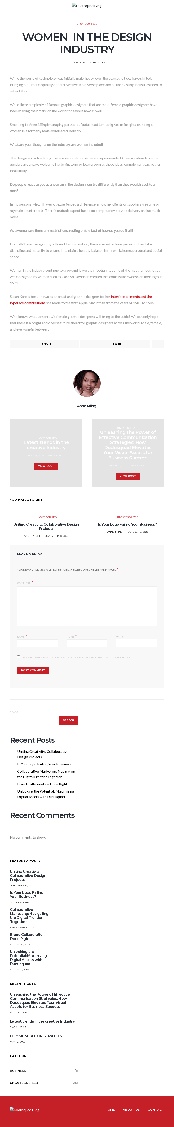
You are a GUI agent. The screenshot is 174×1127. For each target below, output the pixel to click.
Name (22, 636)
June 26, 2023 (76, 62)
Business (18, 1070)
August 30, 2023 (20, 944)
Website (121, 636)
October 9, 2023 (138, 531)
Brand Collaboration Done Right (42, 784)
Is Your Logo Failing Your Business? (127, 524)
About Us (131, 1109)
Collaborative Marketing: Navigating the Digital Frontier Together (46, 774)
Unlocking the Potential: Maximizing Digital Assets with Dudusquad (45, 794)
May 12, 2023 (17, 1041)
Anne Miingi (97, 62)
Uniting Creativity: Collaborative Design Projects (46, 526)
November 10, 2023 (56, 536)
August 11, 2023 (19, 969)
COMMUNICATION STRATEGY (36, 1036)
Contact (156, 1109)
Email (72, 636)
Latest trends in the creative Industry (42, 1021)
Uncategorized (86, 23)
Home (110, 1109)
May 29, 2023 (36, 455)
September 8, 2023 (22, 927)
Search (15, 712)
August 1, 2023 (118, 465)
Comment (24, 583)
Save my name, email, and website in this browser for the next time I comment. (77, 657)
